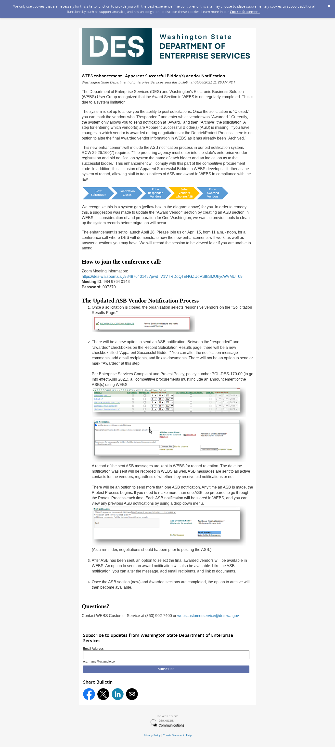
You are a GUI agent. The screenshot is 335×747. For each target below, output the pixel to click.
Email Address (93, 648)
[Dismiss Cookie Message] (329, 4)
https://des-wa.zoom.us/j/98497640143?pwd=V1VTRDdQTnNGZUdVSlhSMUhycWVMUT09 (162, 276)
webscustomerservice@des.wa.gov (208, 616)
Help (189, 735)
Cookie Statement (245, 11)
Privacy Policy (152, 735)
